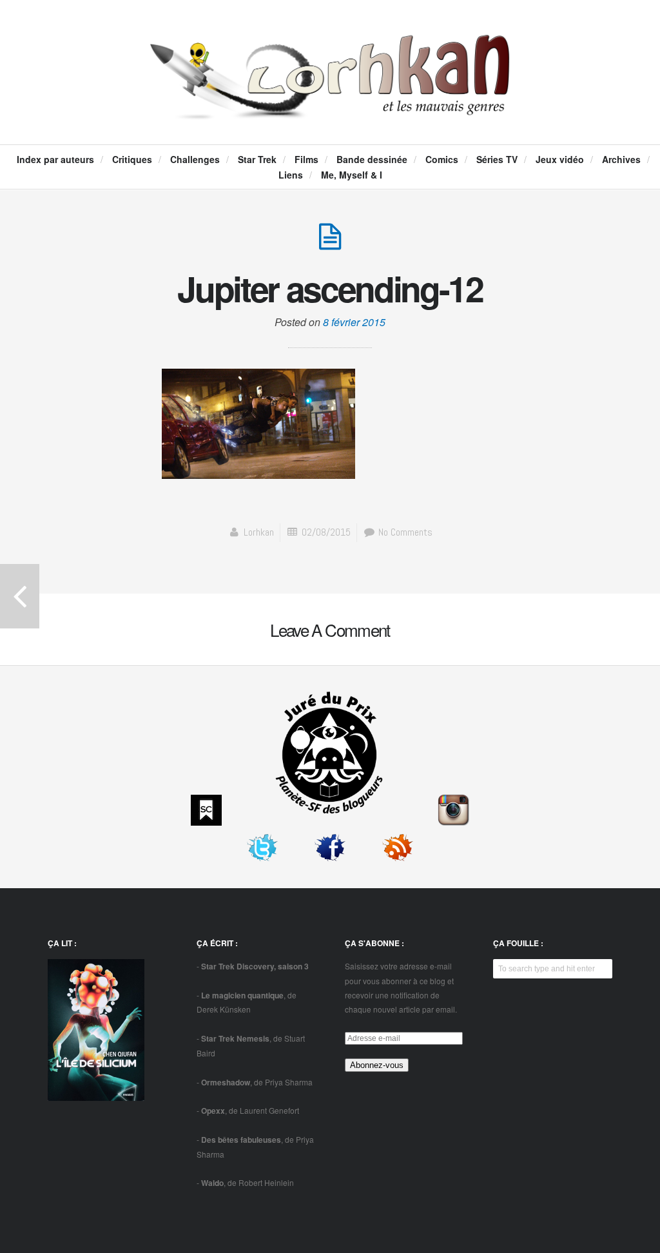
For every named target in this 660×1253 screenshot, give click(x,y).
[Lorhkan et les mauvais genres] (329, 107)
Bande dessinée (371, 159)
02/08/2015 (326, 532)
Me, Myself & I (351, 174)
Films (306, 159)
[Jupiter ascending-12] (330, 243)
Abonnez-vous (376, 1065)
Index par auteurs (55, 159)
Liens (290, 174)
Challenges (195, 159)
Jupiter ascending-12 (329, 288)
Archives (621, 159)
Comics (441, 159)
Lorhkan (259, 532)
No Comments (404, 532)
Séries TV (497, 159)
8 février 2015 (354, 322)
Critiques (132, 159)
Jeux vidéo (560, 159)
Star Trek (257, 159)
